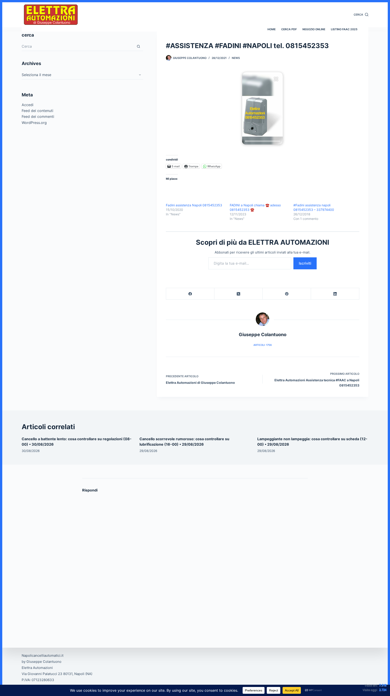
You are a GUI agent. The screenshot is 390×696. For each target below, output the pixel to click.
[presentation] (262, 141)
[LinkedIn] (335, 294)
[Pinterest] (287, 294)
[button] (262, 108)
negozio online (313, 29)
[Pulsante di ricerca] (138, 46)
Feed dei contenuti (37, 110)
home (271, 29)
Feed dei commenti (38, 116)
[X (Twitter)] (238, 294)
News (236, 58)
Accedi (27, 104)
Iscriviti (305, 263)
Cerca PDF (289, 29)
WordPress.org (34, 122)
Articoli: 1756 (262, 345)
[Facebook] (190, 294)
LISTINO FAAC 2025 (344, 29)
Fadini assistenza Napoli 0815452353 (194, 205)
